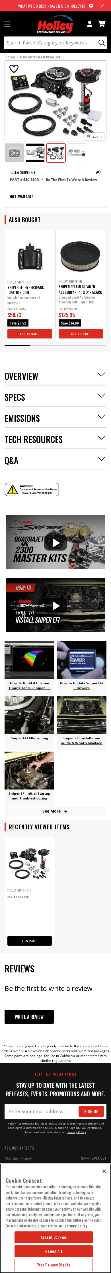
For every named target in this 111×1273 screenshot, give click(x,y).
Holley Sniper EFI (22, 172)
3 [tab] (68, 345)
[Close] (104, 1171)
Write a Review (29, 1016)
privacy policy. (77, 1226)
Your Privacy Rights (53, 1265)
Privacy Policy (76, 1132)
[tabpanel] (30, 285)
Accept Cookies (54, 1237)
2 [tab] (43, 345)
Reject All (53, 1251)
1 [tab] (17, 345)
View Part (29, 941)
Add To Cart (29, 334)
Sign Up (91, 1111)
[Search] (100, 42)
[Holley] (55, 24)
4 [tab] (94, 345)
